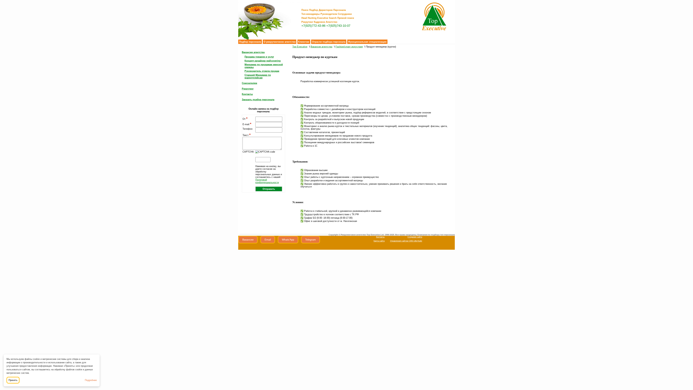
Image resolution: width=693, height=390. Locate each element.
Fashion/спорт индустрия (349, 46)
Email (268, 239)
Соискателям (249, 83)
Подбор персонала (250, 41)
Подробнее (91, 380)
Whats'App (288, 239)
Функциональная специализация (367, 41)
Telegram (310, 239)
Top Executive (299, 46)
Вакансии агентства (253, 52)
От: (245, 119)
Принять (13, 380)
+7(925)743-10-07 (338, 25)
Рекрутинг (248, 88)
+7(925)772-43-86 (313, 25)
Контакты (247, 94)
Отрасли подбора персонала (328, 41)
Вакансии (248, 239)
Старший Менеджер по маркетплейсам (258, 76)
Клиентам (303, 41)
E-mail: (247, 124)
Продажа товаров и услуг (259, 56)
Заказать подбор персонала (258, 99)
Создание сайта (414, 237)
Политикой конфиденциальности (267, 181)
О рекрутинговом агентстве (280, 41)
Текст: (246, 135)
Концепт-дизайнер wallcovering (263, 60)
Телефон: (248, 128)
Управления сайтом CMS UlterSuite (406, 241)
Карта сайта (379, 241)
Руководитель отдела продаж (262, 71)
